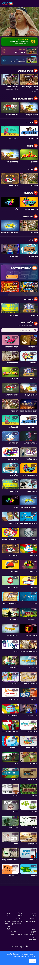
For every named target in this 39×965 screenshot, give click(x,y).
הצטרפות (33, 937)
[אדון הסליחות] (19, 51)
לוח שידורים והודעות (7, 921)
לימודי (16, 273)
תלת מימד (23, 277)
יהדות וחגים (32, 277)
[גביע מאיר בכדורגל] (19, 60)
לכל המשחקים (12, 277)
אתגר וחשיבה (25, 273)
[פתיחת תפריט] (16, 3)
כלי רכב (9, 273)
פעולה (34, 273)
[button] (12, 956)
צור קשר (13, 931)
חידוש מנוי (32, 940)
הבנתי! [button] (32, 961)
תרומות (13, 934)
